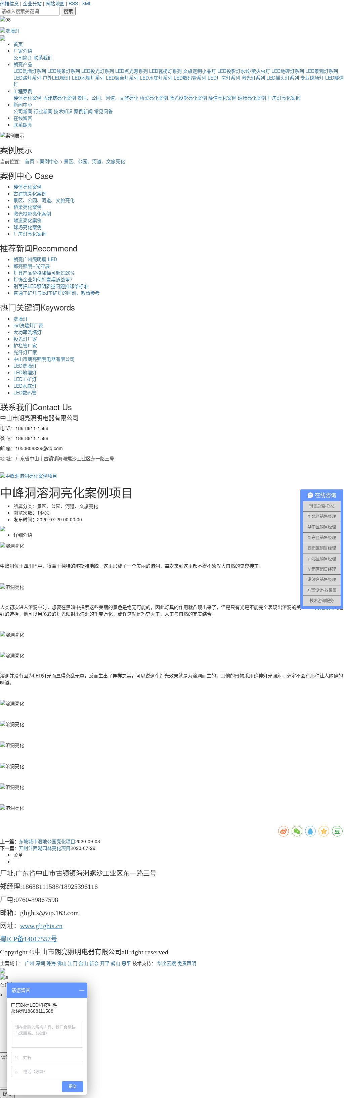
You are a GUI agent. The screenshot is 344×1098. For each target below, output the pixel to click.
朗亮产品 (22, 64)
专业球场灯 (312, 77)
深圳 (40, 963)
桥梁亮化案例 (154, 97)
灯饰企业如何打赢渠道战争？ (44, 279)
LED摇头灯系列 (282, 77)
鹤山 (115, 963)
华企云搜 (166, 963)
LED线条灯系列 (63, 70)
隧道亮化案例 (222, 97)
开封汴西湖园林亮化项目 (45, 848)
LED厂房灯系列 (224, 77)
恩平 (126, 963)
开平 (105, 963)
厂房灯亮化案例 (283, 97)
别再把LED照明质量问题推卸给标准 (50, 286)
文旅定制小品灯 (199, 70)
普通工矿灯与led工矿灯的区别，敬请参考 (56, 292)
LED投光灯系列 (97, 70)
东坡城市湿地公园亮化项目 (47, 841)
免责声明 (186, 963)
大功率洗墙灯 (27, 332)
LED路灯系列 (27, 77)
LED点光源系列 (131, 70)
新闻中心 (22, 104)
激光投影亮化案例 (188, 97)
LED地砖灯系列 (287, 70)
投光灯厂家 (25, 338)
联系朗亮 (22, 124)
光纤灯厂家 (25, 352)
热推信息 (9, 3)
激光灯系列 (253, 77)
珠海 (51, 963)
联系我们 (43, 57)
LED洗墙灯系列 (29, 70)
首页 (18, 44)
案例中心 (49, 161)
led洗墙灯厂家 (28, 325)
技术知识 (63, 111)
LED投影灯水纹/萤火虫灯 (243, 70)
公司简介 (22, 57)
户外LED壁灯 (57, 77)
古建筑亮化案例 (59, 97)
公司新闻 (22, 111)
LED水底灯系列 (156, 77)
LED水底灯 (25, 385)
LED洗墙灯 (25, 365)
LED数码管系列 (190, 77)
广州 (29, 963)
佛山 (62, 963)
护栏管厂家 (25, 345)
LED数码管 (25, 392)
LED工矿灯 (25, 379)
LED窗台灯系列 (122, 77)
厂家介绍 (22, 50)
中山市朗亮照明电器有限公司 (44, 358)
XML (87, 3)
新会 (94, 963)
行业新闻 (43, 111)
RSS (73, 3)
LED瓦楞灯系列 (165, 70)
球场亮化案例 (252, 97)
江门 (72, 963)
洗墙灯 (20, 318)
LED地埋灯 (25, 372)
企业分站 (32, 3)
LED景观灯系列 (321, 70)
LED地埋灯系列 (88, 77)
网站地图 (55, 3)
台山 (83, 963)
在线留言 (22, 117)
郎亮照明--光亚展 (31, 265)
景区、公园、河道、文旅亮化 (107, 97)
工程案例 (22, 91)
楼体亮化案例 (27, 97)
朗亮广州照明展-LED (35, 259)
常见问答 (103, 111)
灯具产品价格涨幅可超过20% (44, 272)
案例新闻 (83, 111)
